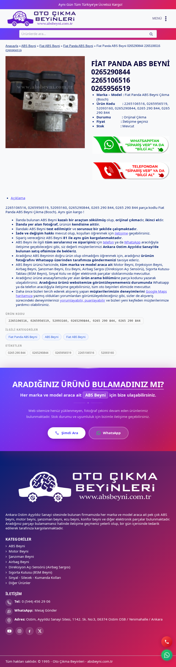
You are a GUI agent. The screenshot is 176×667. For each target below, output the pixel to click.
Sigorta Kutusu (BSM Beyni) (30, 572)
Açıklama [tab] (18, 198)
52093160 (107, 353)
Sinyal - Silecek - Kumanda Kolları (35, 577)
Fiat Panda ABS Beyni (78, 46)
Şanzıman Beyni (21, 556)
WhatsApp (132, 242)
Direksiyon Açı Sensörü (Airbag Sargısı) (39, 567)
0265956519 (63, 353)
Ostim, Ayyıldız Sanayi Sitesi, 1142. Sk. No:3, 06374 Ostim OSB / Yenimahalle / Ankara (94, 619)
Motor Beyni (18, 551)
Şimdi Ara (69, 432)
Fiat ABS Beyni (49, 46)
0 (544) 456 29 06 (36, 601)
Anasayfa (12, 46)
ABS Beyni (28, 46)
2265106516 (86, 353)
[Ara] (166, 641)
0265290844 (40, 353)
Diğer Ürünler (19, 583)
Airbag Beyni (19, 562)
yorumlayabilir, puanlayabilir (82, 300)
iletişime (121, 233)
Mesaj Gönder (46, 610)
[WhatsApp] (166, 655)
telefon (108, 242)
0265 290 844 (16, 353)
